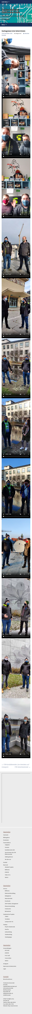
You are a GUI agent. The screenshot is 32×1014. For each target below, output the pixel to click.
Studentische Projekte (8, 914)
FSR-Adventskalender (22, 767)
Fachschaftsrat (7, 842)
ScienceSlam (8, 958)
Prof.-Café (7, 955)
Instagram (5, 963)
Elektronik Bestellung (10, 893)
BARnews (7, 869)
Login (4, 969)
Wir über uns (8, 859)
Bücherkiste (8, 911)
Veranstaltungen (7, 948)
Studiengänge (8, 937)
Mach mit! (5, 865)
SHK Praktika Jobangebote (11, 903)
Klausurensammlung (10, 906)
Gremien (7, 847)
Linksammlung (8, 932)
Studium (5, 924)
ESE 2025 (7, 950)
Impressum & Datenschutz (9, 966)
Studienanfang (8, 934)
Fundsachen (8, 908)
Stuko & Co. (8, 875)
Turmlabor (7, 919)
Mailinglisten (8, 896)
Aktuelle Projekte (9, 867)
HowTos (7, 929)
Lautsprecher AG (9, 921)
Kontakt (5, 862)
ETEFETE (7, 872)
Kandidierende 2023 (10, 850)
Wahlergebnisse (9, 857)
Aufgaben (7, 845)
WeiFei (6, 877)
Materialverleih (8, 898)
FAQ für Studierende (10, 926)
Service (5, 888)
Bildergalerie (6, 837)
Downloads (6, 840)
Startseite (5, 835)
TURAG (6, 916)
